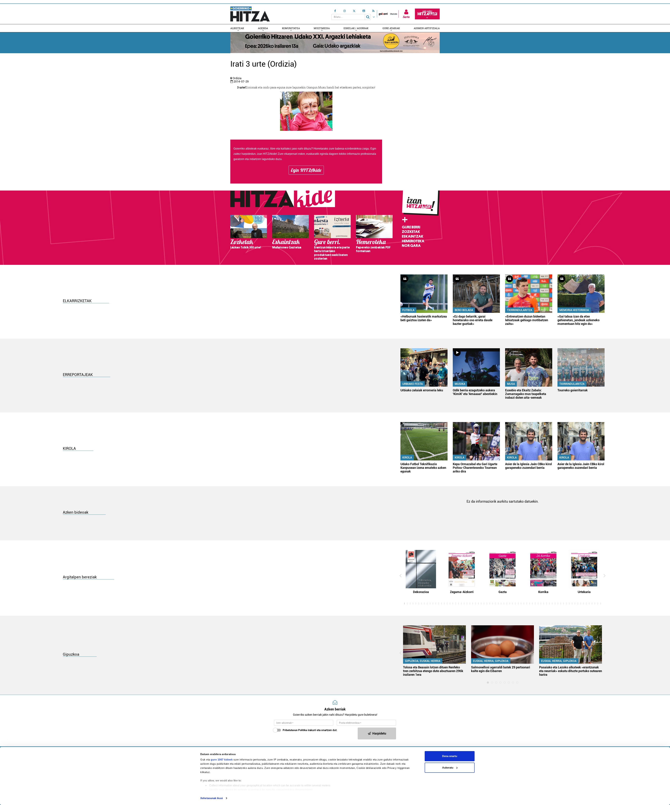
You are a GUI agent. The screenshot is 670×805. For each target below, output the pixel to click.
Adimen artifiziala (427, 28)
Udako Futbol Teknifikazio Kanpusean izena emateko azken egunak (423, 467)
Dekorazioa (421, 592)
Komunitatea (291, 28)
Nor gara (411, 246)
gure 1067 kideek (222, 759)
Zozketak (411, 232)
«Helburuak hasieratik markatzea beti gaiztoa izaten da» (423, 318)
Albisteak (237, 28)
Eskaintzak (412, 236)
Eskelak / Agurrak (356, 28)
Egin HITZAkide (306, 170)
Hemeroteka (413, 241)
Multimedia (322, 28)
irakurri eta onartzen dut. (310, 730)
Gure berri (411, 227)
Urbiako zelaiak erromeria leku (421, 390)
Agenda (263, 28)
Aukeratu (447, 767)
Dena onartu (449, 756)
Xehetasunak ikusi (211, 798)
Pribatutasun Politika (295, 730)
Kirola (407, 457)
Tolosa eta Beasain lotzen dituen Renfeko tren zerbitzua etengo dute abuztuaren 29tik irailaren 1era (433, 670)
